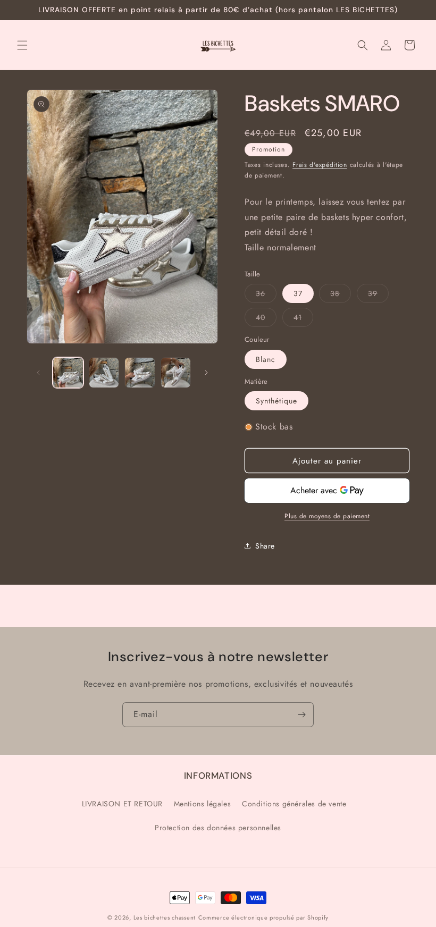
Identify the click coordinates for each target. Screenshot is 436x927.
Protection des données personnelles (218, 827)
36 (266, 295)
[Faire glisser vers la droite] (206, 372)
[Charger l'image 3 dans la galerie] (139, 372)
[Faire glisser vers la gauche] (38, 372)
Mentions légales (202, 803)
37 (298, 293)
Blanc (265, 359)
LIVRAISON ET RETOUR (122, 803)
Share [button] (265, 546)
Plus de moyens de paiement (327, 516)
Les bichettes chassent (164, 917)
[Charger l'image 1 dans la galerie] (68, 372)
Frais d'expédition (319, 165)
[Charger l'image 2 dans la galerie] (104, 372)
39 (378, 295)
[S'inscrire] (301, 714)
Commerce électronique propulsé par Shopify (263, 917)
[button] (22, 45)
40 (266, 319)
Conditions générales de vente (294, 803)
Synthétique (276, 400)
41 (303, 319)
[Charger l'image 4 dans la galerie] (176, 372)
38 (340, 295)
